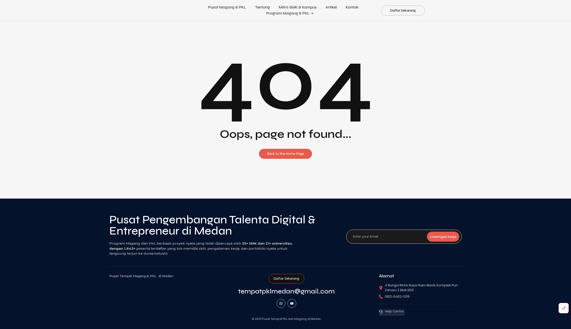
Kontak (352, 7)
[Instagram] (281, 303)
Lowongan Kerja (443, 236)
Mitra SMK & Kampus (298, 7)
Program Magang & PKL (288, 13)
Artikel (331, 7)
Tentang (262, 7)
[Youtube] (292, 303)
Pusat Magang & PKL (227, 7)
